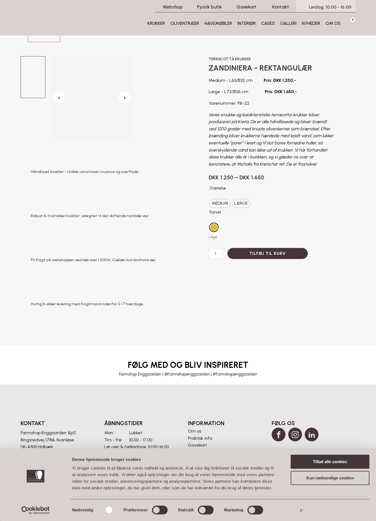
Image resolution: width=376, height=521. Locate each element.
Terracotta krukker (230, 59)
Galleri (288, 23)
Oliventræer (184, 23)
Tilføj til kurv (267, 253)
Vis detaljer (284, 510)
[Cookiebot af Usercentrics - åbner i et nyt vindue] (36, 510)
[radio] (220, 203)
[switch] (160, 510)
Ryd (214, 237)
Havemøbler (218, 23)
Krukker (156, 23)
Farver (215, 212)
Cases (268, 23)
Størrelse (217, 188)
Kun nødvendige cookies (330, 478)
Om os (333, 23)
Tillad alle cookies (330, 461)
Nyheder (311, 23)
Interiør (247, 23)
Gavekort (197, 445)
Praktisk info (200, 438)
